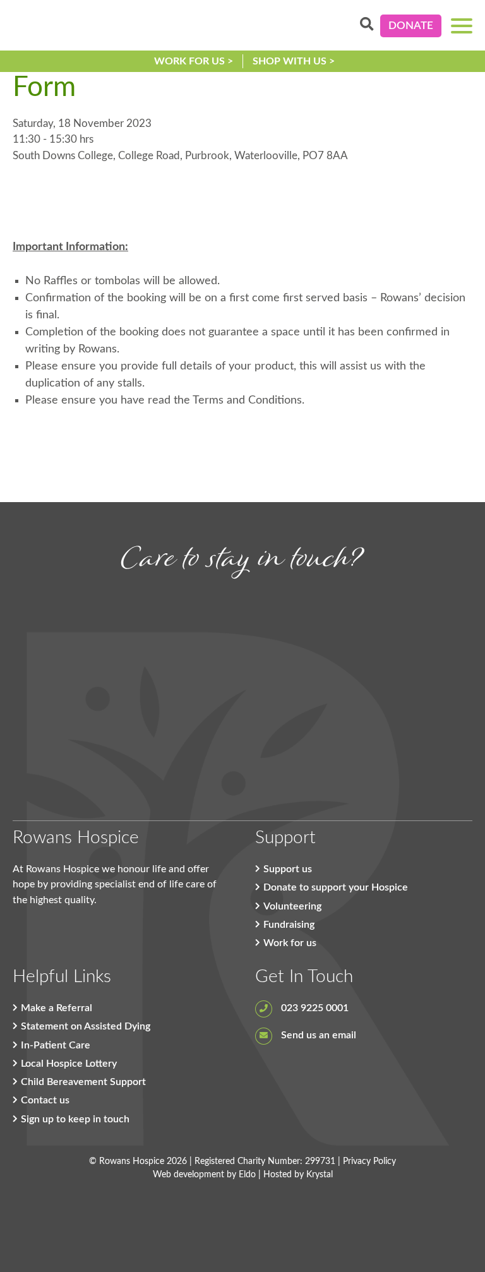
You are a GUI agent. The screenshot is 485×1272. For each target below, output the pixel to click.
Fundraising (288, 925)
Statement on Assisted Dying (85, 1026)
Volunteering (292, 906)
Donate (410, 25)
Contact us (45, 1100)
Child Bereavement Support (83, 1082)
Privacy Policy (369, 1161)
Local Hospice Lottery (69, 1064)
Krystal (319, 1174)
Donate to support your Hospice (335, 887)
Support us (287, 869)
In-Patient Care (55, 1045)
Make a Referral (56, 1008)
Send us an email (317, 1035)
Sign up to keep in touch (75, 1119)
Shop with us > (294, 61)
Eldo (247, 1174)
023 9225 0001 (313, 1008)
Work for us (289, 943)
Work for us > (193, 61)
